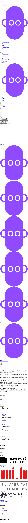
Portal (2, 53)
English (7, 119)
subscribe (1, 449)
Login (1, 114)
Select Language (3, 62)
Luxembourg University (2, 491)
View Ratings (1, 361)
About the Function (5, 41)
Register (4, 106)
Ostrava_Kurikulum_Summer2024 (4, 365)
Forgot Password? (2, 105)
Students (4, 45)
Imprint (2, 1)
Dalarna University (2, 466)
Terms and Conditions (4, 99)
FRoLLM (3, 43)
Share (1, 124)
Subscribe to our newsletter (4, 510)
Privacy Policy (3, 98)
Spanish (7, 121)
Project (2, 48)
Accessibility (3, 2)
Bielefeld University (4, 509)
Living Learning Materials (6, 47)
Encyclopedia (3, 46)
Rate (3, 361)
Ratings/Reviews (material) (6, 42)
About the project (5, 61)
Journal (2, 58)
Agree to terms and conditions (11, 103)
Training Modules (3, 56)
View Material (6, 361)
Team (3, 49)
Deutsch (7, 118)
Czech (6, 122)
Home (2, 513)
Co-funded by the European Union (4, 501)
